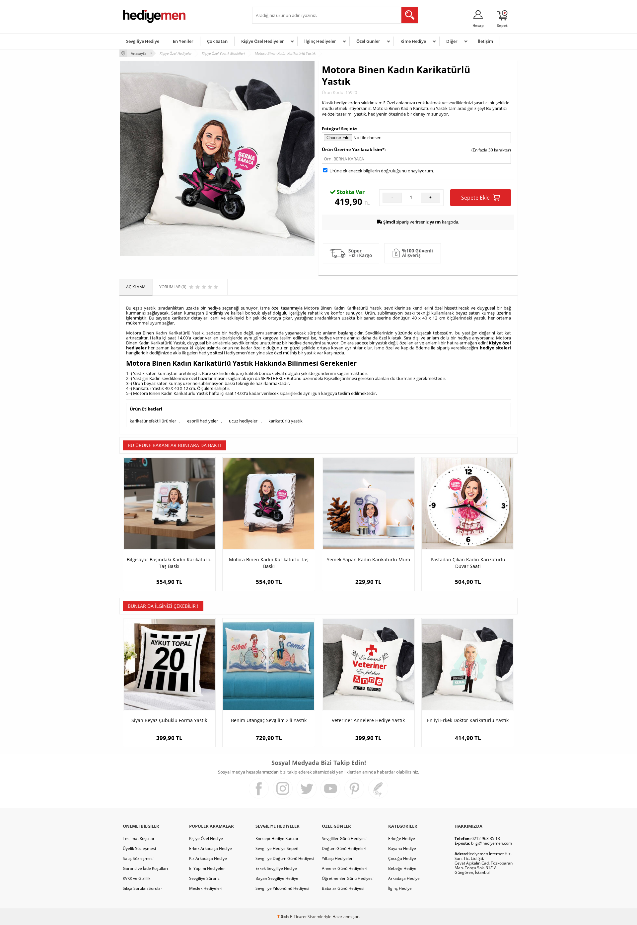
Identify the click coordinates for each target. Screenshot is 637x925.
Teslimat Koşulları (139, 838)
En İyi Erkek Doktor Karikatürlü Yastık (468, 720)
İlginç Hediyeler (320, 41)
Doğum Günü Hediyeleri (344, 848)
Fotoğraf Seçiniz (339, 129)
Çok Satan (217, 41)
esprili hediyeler (202, 421)
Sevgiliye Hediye (142, 41)
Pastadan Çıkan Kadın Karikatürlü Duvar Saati (468, 562)
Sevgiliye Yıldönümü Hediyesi (282, 888)
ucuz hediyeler (243, 421)
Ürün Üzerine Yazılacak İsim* (353, 149)
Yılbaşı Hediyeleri (338, 858)
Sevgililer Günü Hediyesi (344, 838)
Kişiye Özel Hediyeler (262, 41)
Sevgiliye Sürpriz (204, 878)
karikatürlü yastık (285, 421)
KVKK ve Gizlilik (136, 878)
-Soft (283, 916)
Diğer (452, 41)
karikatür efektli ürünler (153, 421)
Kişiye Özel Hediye (206, 838)
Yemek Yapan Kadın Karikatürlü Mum (368, 559)
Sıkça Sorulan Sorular (142, 888)
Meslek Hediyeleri (205, 888)
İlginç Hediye (400, 888)
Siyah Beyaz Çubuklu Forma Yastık (169, 720)
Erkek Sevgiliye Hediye (276, 868)
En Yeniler (183, 41)
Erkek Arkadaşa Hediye (210, 848)
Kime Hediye (413, 41)
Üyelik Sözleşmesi (139, 848)
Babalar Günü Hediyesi (343, 888)
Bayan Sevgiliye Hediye (276, 878)
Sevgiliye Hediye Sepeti (276, 848)
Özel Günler (368, 41)
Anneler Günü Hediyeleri (344, 868)
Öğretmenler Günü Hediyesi (348, 878)
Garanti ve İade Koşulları (145, 868)
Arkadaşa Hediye (404, 878)
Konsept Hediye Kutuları (277, 838)
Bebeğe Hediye (402, 868)
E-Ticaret (298, 916)
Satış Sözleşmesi (138, 858)
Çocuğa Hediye (402, 858)
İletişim (485, 41)
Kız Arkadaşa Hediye (208, 858)
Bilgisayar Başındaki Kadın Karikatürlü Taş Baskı (169, 562)
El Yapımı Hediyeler (207, 868)
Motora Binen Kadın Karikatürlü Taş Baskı (269, 562)
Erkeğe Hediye (401, 838)
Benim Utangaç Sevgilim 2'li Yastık (269, 720)
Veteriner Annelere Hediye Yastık (368, 720)
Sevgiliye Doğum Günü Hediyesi (284, 858)
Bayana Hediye (402, 848)
